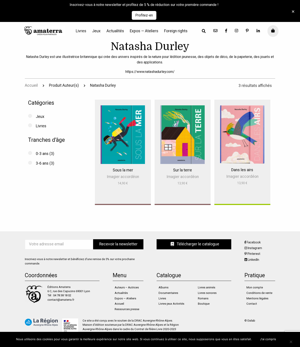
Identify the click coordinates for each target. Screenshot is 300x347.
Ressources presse (127, 309)
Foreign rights (176, 31)
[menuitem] (81, 31)
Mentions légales (257, 298)
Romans (203, 298)
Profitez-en (144, 15)
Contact (251, 303)
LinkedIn (253, 259)
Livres (81, 31)
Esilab (251, 320)
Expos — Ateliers (144, 31)
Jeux (96, 31)
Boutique (204, 303)
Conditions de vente (259, 293)
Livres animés (206, 287)
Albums (163, 287)
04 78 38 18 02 (62, 295)
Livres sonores (207, 293)
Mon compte (254, 287)
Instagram (255, 248)
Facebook (254, 242)
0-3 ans (42, 153)
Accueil (31, 85)
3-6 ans (42, 163)
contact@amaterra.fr (60, 299)
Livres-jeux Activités (171, 303)
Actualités (115, 31)
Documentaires (168, 293)
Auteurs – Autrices (127, 287)
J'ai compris (268, 339)
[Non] (291, 341)
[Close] (292, 9)
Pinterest (254, 253)
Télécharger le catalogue (197, 244)
